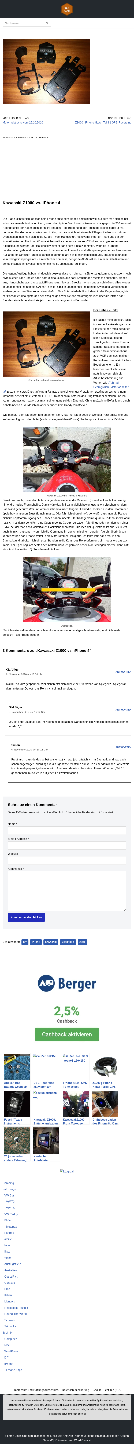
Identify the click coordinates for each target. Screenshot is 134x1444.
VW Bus (9, 1195)
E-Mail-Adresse (18, 838)
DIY (25, 942)
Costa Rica (11, 1276)
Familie (7, 1239)
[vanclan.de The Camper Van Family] (67, 9)
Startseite (8, 137)
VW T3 (10, 1201)
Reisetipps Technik (16, 1307)
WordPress (11, 1351)
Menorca (9, 1301)
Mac (7, 1345)
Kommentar (16, 868)
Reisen (7, 1257)
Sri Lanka (10, 1326)
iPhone (36, 942)
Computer (10, 1338)
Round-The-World (15, 1313)
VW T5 (10, 1207)
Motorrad (68, 942)
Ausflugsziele (12, 1264)
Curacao (9, 1282)
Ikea (7, 1251)
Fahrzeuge (9, 1189)
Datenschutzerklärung (75, 1389)
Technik (7, 1332)
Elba (7, 1289)
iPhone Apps (14, 1369)
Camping (8, 1183)
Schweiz (9, 1320)
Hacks (6, 1245)
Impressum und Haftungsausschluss (36, 1389)
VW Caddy (11, 1214)
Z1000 (82, 942)
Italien (8, 1295)
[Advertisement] (67, 169)
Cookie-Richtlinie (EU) (107, 1389)
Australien (10, 1270)
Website (13, 853)
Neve (46, 1440)
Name (12, 823)
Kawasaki (51, 942)
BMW (7, 1220)
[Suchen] (47, 23)
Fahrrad (9, 1232)
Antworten (123, 671)
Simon (15, 745)
